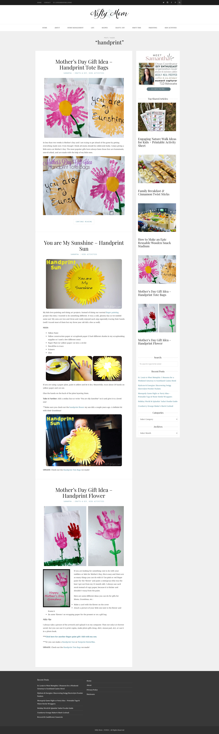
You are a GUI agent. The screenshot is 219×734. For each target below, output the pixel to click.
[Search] (179, 2)
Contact (47, 2)
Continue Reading (84, 221)
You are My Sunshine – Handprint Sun (84, 245)
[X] (164, 2)
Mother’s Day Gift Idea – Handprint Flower (83, 492)
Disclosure (91, 694)
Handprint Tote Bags (72, 470)
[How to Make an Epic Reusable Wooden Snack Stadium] (158, 217)
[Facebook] (171, 2)
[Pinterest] (175, 2)
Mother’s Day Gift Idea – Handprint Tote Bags (83, 64)
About (57, 28)
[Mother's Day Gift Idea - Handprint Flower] (158, 318)
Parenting (153, 28)
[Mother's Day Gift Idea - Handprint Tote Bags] (158, 269)
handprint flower (76, 407)
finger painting (112, 312)
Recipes (105, 28)
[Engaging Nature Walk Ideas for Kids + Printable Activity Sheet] (158, 117)
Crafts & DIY (81, 73)
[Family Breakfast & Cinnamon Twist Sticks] (158, 169)
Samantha (68, 73)
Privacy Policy (92, 690)
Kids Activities (171, 28)
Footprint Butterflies (86, 642)
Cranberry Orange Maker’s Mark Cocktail (155, 406)
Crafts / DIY (120, 28)
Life (92, 28)
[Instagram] (167, 2)
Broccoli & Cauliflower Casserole (50, 717)
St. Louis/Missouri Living (62, 2)
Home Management (75, 28)
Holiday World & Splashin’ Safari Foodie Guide (157, 401)
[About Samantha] (158, 72)
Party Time (136, 28)
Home (39, 2)
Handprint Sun (68, 642)
